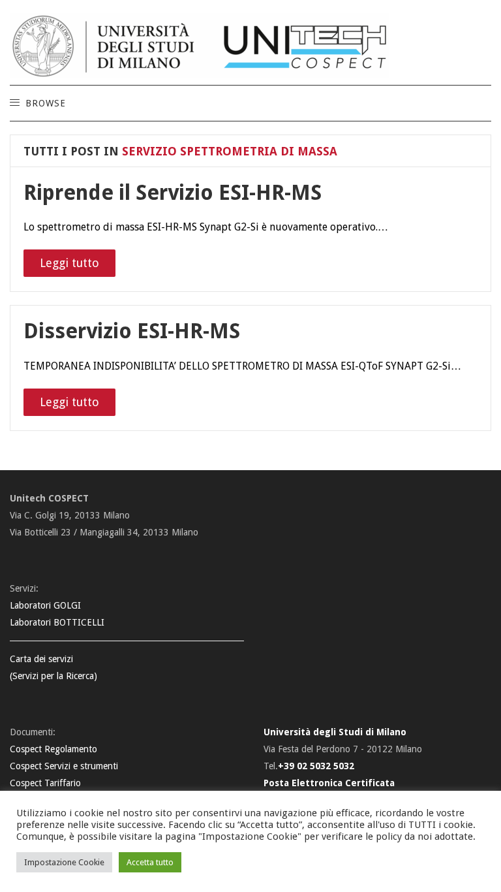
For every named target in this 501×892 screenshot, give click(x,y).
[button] (45, 103)
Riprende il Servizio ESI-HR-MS (172, 192)
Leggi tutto (69, 263)
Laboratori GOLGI (45, 605)
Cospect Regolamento (53, 749)
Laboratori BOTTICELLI (57, 622)
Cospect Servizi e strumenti (64, 766)
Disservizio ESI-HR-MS (131, 331)
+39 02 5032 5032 (316, 766)
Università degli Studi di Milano (335, 732)
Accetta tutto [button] (150, 862)
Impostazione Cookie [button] (64, 862)
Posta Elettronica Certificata (329, 783)
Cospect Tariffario (45, 783)
